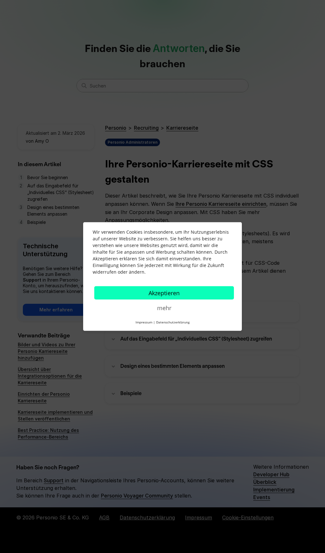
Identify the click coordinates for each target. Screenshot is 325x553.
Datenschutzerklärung (172, 322)
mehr (164, 308)
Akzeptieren (164, 293)
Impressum (144, 322)
